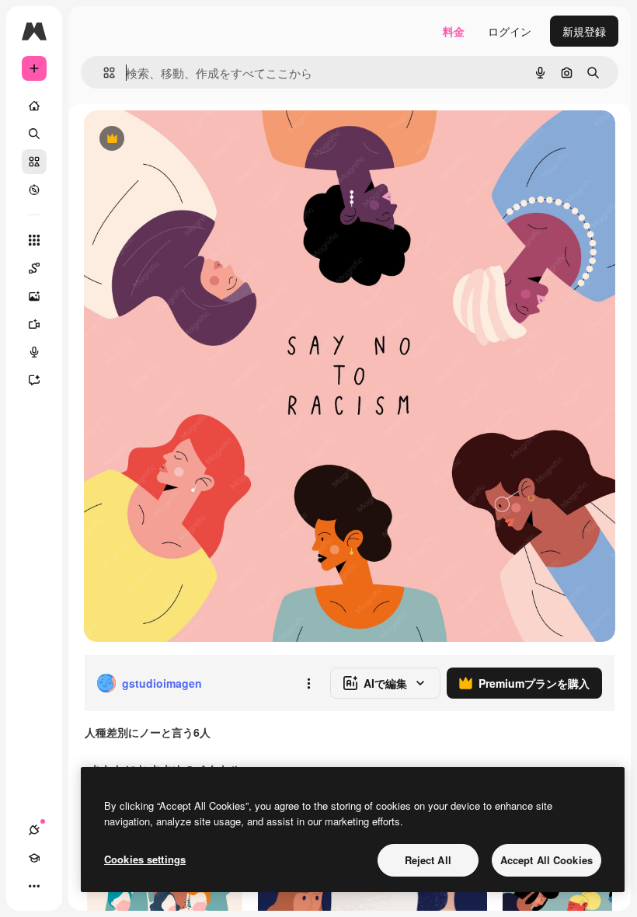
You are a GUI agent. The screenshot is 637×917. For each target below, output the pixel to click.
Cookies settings (145, 859)
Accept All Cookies (546, 859)
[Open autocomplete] (103, 72)
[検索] (34, 133)
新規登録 (584, 31)
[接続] (34, 830)
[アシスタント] (34, 380)
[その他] (34, 885)
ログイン (509, 31)
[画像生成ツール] (34, 296)
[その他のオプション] (308, 683)
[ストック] (34, 161)
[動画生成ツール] (34, 324)
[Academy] (34, 858)
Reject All (428, 859)
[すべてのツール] (34, 240)
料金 (454, 31)
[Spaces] (34, 268)
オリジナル (191, 139)
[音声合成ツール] (34, 352)
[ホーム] (34, 105)
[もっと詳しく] (34, 189)
